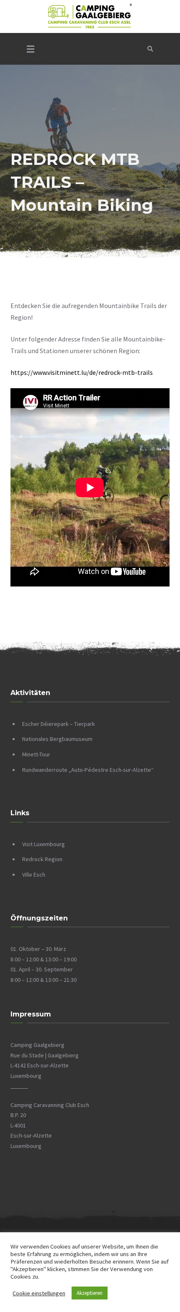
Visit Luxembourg (43, 844)
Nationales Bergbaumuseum (57, 739)
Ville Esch (33, 874)
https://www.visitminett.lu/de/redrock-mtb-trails (81, 372)
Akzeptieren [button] (90, 1293)
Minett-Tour (36, 754)
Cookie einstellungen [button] (39, 1293)
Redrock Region (42, 859)
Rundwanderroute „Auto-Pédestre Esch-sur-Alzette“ (88, 770)
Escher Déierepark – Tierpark (58, 724)
